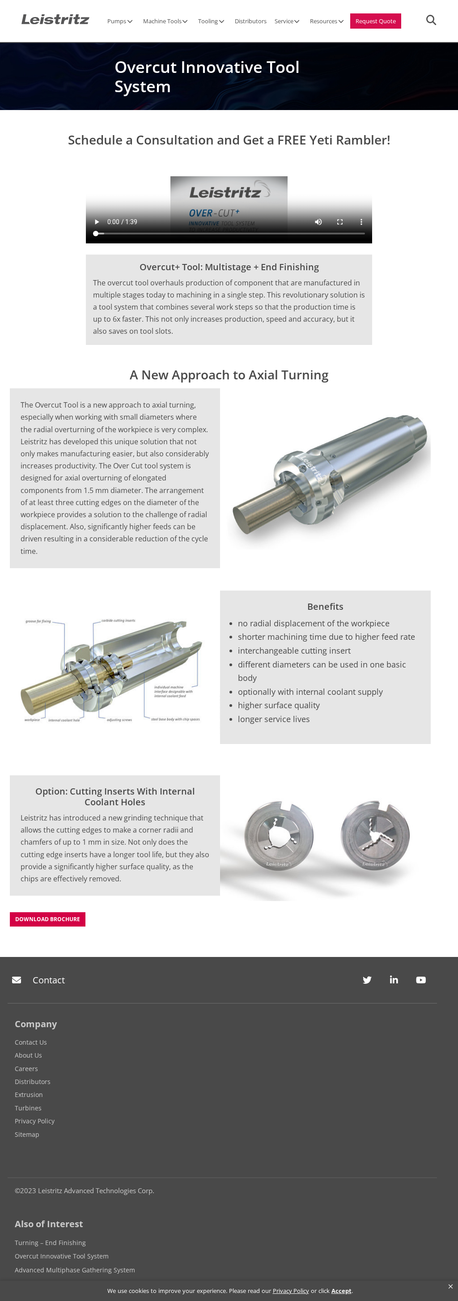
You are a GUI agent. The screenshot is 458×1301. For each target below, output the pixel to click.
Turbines (28, 1108)
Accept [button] (341, 1291)
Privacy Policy (35, 1121)
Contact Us (31, 1042)
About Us (28, 1055)
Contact (49, 980)
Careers (26, 1068)
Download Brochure (47, 919)
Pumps (116, 21)
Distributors (251, 21)
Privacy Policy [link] (291, 1291)
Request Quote (376, 21)
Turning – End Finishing (50, 1242)
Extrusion (29, 1094)
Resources (323, 21)
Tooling (208, 21)
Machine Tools (162, 21)
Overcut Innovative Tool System (62, 1256)
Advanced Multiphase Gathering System (75, 1270)
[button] (451, 1286)
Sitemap (27, 1134)
